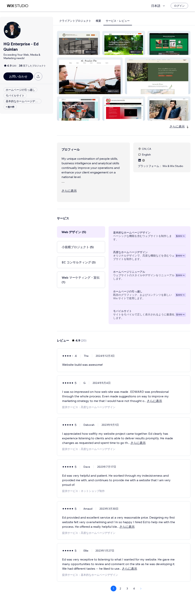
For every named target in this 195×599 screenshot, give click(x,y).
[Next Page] (141, 588)
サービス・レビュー (118, 20)
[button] (78, 43)
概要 (98, 20)
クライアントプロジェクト (75, 20)
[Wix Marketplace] (17, 6)
